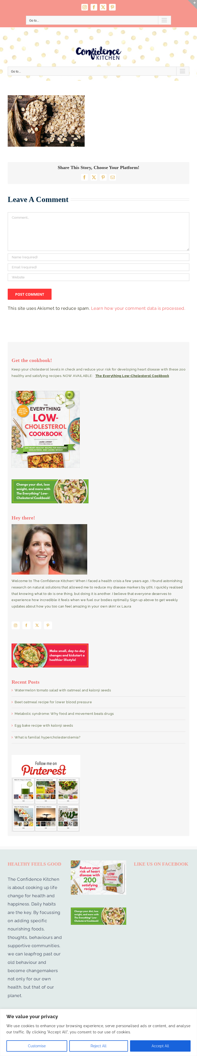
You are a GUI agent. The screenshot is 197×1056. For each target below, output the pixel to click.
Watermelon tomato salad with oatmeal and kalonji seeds (63, 690)
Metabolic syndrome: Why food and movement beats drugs (64, 714)
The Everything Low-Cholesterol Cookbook (132, 376)
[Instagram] (16, 625)
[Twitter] (37, 625)
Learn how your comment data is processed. (138, 308)
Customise (37, 1046)
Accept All (160, 1046)
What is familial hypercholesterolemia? (47, 737)
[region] (98, 1032)
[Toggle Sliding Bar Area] (192, 4)
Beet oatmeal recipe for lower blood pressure (53, 702)
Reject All (98, 1046)
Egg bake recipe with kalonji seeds (44, 725)
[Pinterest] (48, 625)
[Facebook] (26, 625)
